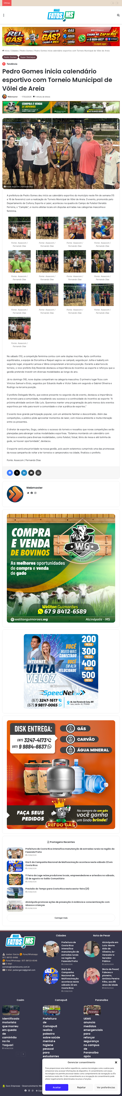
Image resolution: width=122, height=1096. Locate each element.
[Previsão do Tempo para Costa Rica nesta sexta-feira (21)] (15, 892)
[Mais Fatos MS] (61, 15)
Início (6, 50)
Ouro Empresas (13, 1086)
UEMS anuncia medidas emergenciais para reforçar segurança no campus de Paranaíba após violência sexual (93, 1041)
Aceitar (57, 1087)
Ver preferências (106, 1087)
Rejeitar (81, 1087)
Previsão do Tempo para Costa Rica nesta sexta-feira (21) (39, 3)
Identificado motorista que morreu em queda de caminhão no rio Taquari (10, 1032)
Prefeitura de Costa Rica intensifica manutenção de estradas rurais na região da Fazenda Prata (70, 952)
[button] (116, 1062)
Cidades (14, 50)
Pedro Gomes (26, 50)
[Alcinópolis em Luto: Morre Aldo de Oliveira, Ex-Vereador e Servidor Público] (92, 949)
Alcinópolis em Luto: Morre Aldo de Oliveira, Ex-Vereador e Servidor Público (110, 952)
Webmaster (13, 97)
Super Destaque (27, 57)
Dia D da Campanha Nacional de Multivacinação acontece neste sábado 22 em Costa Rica (70, 979)
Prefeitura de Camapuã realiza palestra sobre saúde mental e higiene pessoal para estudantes (51, 1037)
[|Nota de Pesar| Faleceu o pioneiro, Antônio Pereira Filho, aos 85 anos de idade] (92, 976)
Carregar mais (61, 918)
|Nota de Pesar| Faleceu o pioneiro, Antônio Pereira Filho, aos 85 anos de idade (110, 977)
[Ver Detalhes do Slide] (61, 36)
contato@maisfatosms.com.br (16, 967)
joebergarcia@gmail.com (24, 970)
